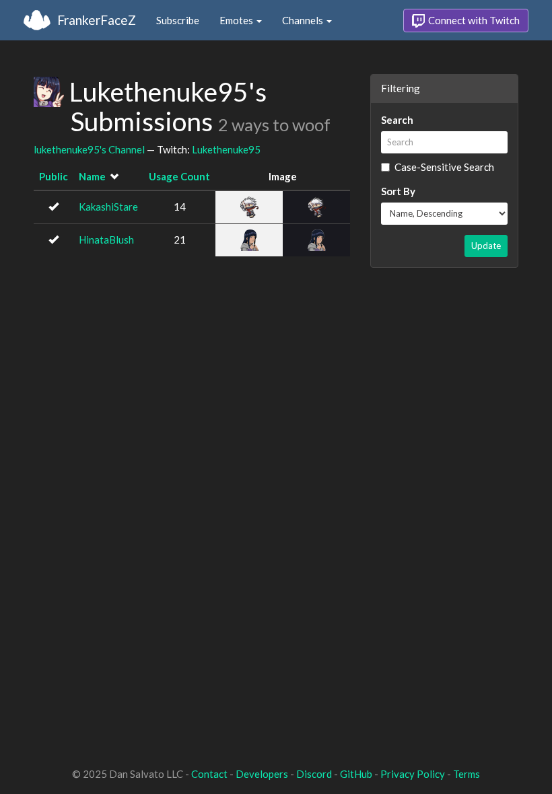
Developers (262, 774)
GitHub (356, 774)
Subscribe (177, 20)
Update (486, 245)
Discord (314, 774)
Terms (466, 774)
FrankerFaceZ (96, 20)
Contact (209, 774)
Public (53, 176)
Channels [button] (303, 20)
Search (397, 120)
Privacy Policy (412, 774)
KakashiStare (108, 207)
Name (92, 176)
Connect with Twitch (473, 20)
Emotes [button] (237, 20)
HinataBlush (106, 239)
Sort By (398, 191)
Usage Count (179, 176)
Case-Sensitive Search (444, 167)
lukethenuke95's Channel (89, 149)
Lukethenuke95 (226, 149)
